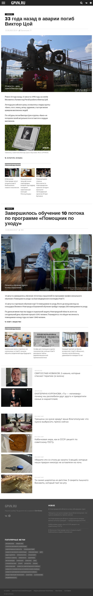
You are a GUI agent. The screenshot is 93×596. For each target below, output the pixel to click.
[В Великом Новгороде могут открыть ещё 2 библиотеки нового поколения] (12, 176)
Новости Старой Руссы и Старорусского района (22, 569)
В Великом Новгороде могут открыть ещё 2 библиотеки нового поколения (12, 183)
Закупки (29, 575)
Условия (67, 591)
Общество (16, 322)
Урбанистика (33, 552)
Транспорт (32, 555)
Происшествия (29, 549)
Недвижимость (11, 577)
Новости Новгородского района (28, 566)
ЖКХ (34, 560)
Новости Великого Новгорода (16, 552)
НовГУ (9, 322)
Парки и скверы (11, 558)
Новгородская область (14, 549)
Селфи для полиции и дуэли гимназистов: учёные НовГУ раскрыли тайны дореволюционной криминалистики (44, 353)
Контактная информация (21, 591)
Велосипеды (10, 560)
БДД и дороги (10, 555)
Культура (11, 158)
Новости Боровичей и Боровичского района (21, 572)
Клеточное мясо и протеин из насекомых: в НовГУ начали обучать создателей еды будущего (18, 351)
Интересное (10, 543)
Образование (10, 566)
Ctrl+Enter (38, 511)
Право (35, 563)
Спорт (20, 563)
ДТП (41, 552)
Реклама (58, 591)
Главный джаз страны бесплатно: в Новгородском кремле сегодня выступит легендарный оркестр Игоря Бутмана (42, 187)
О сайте (7, 591)
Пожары (28, 560)
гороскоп (20, 560)
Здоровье (31, 558)
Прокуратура (21, 555)
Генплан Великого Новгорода (16, 546)
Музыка (19, 158)
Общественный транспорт (15, 575)
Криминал (22, 558)
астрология (38, 575)
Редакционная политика (43, 591)
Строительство (11, 563)
